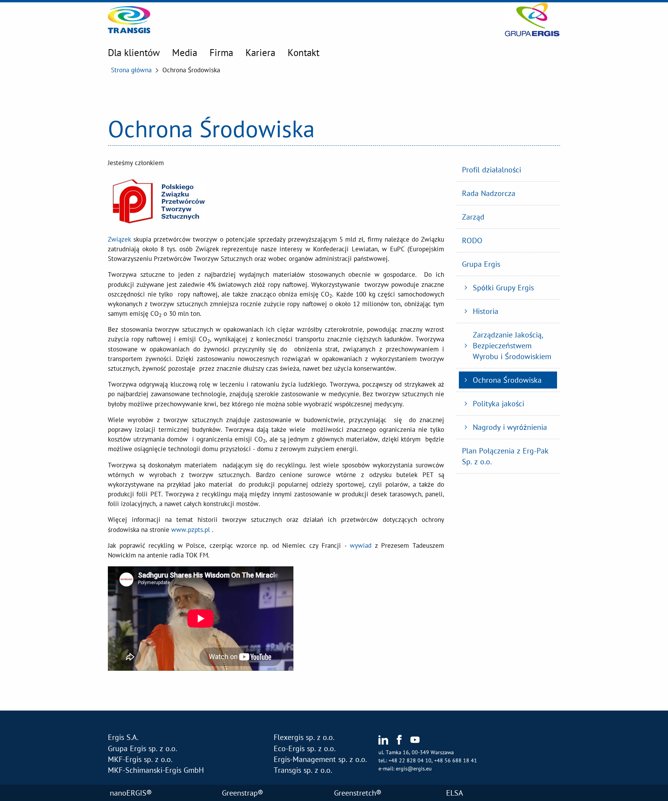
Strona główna (131, 70)
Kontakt (303, 52)
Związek (119, 239)
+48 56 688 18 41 (455, 760)
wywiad (360, 545)
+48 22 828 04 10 (410, 760)
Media (184, 52)
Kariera (260, 52)
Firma (221, 52)
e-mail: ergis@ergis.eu (405, 768)
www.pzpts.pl (190, 529)
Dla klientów (134, 52)
